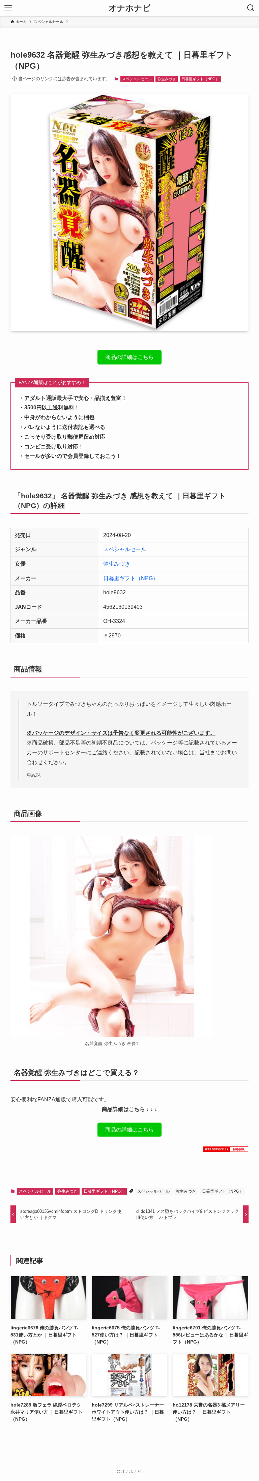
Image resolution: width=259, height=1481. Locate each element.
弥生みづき (166, 79)
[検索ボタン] (251, 8)
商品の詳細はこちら (129, 359)
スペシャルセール (137, 79)
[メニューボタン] (8, 8)
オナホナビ (130, 8)
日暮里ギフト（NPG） (200, 79)
